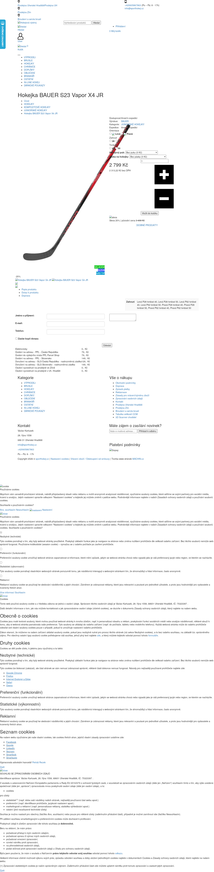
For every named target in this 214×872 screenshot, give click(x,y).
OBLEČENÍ (29, 398)
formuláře (153, 635)
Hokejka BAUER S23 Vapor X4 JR (40, 113)
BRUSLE (28, 385)
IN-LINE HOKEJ (32, 407)
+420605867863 (133, 5)
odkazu (118, 853)
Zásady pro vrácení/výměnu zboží (132, 395)
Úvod (26, 100)
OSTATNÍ (28, 404)
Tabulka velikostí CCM (127, 414)
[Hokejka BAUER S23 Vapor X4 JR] (75, 190)
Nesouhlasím (22, 509)
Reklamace (121, 392)
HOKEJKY (29, 104)
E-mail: (19, 323)
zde (99, 635)
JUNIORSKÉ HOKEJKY (35, 110)
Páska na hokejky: (119, 156)
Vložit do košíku (149, 213)
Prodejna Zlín (24, 12)
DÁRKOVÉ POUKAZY (34, 410)
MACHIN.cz (138, 458)
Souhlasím (20, 592)
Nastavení (47, 509)
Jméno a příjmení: (24, 315)
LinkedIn (10, 748)
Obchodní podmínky (126, 382)
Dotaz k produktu (30, 292)
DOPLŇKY (29, 395)
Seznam (10, 751)
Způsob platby (123, 389)
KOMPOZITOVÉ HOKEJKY (37, 107)
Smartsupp (11, 757)
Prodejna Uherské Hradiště (129, 404)
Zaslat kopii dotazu (28, 338)
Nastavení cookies (60, 458)
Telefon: (19, 330)
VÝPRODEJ (30, 382)
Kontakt (119, 401)
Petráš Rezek (39, 762)
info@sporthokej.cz (134, 8)
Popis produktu (29, 289)
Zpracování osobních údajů (129, 398)
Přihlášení (120, 26)
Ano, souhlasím (7, 509)
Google (9, 745)
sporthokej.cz (42, 458)
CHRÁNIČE (29, 392)
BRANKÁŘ (29, 401)
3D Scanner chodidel (126, 417)
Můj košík (115, 31)
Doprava (26, 295)
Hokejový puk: (117, 152)
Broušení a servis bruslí (29, 19)
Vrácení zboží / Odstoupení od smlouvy (90, 458)
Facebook (11, 742)
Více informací (7, 592)
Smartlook (11, 754)
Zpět (2, 767)
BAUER (125, 121)
